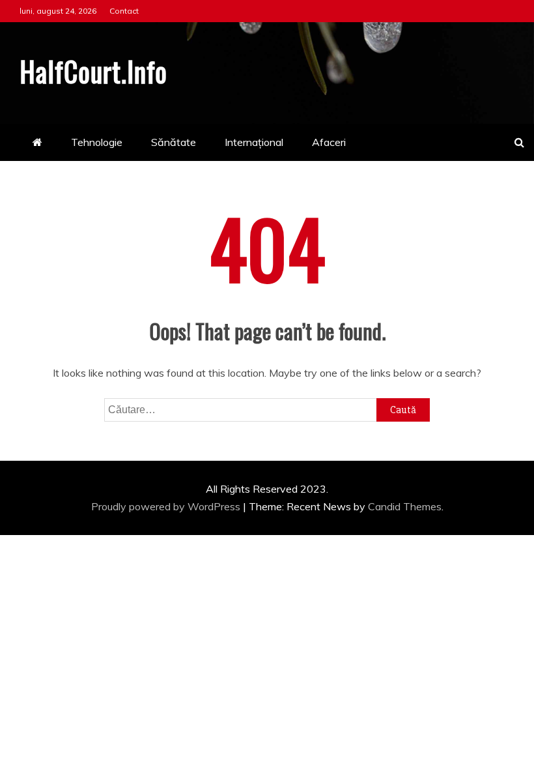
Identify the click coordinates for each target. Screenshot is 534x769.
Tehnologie (96, 142)
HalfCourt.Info (93, 71)
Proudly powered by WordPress (167, 506)
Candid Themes (405, 506)
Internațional (254, 142)
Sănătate (173, 142)
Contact (124, 11)
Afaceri (329, 142)
